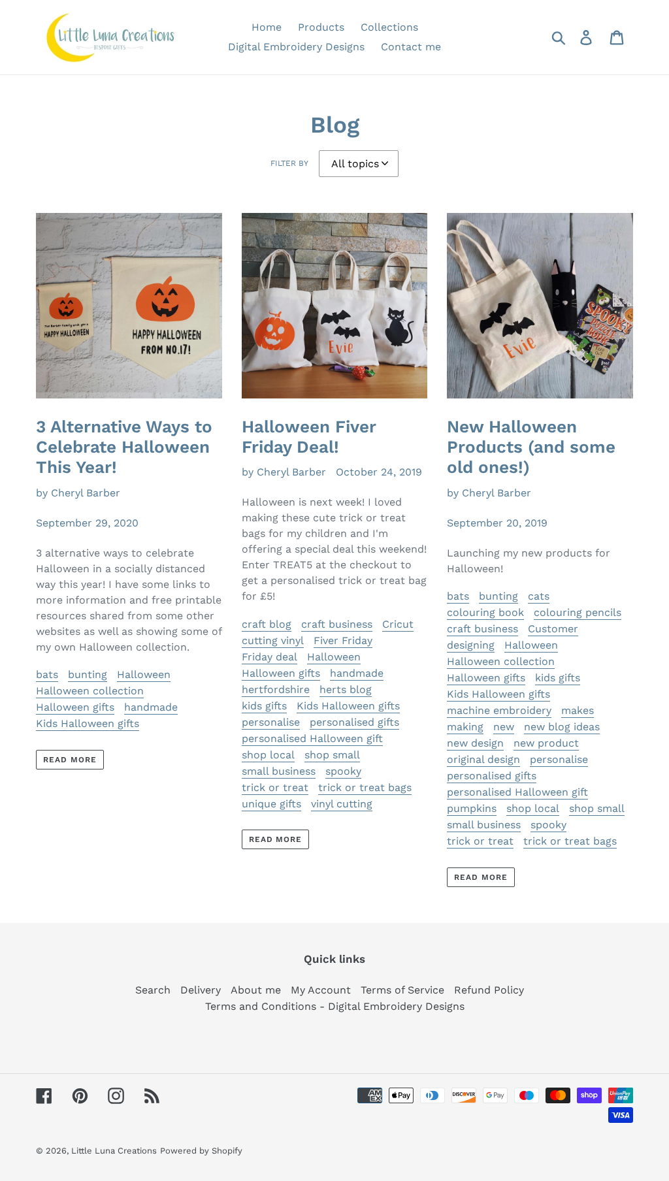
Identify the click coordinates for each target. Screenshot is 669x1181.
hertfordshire (276, 689)
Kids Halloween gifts (87, 723)
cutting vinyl (273, 640)
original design (483, 759)
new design (475, 743)
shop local (268, 755)
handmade (151, 707)
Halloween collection (90, 691)
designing (471, 645)
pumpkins (472, 808)
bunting (87, 674)
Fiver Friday (343, 640)
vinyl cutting (341, 804)
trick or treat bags (365, 787)
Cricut (398, 624)
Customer (553, 629)
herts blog (345, 689)
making (465, 726)
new (503, 726)
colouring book (485, 612)
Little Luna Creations (114, 1151)
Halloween (144, 674)
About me (256, 990)
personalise (271, 722)
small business (279, 771)
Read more (70, 759)
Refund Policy (489, 990)
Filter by (289, 163)
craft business (336, 624)
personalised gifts (354, 722)
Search (153, 990)
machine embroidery (499, 710)
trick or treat (275, 787)
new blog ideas (562, 726)
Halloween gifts (75, 707)
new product (546, 743)
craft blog (266, 624)
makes (577, 710)
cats (538, 596)
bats (47, 674)
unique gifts (271, 804)
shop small (332, 755)
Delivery (200, 990)
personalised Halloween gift (312, 738)
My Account (321, 990)
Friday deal (269, 657)
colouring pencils (577, 612)
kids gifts (264, 706)
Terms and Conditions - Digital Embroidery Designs (335, 1006)
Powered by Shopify (201, 1151)
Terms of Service (402, 990)
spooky (343, 771)
